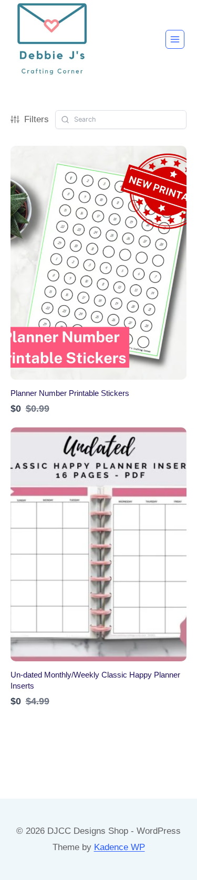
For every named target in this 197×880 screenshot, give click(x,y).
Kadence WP (119, 847)
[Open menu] (174, 39)
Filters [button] (36, 119)
